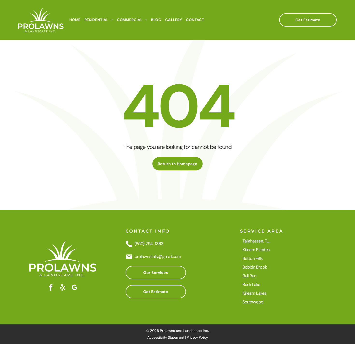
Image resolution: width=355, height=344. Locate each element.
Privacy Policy (197, 337)
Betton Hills (252, 258)
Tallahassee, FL (255, 241)
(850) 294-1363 (149, 244)
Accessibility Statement (165, 337)
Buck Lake (251, 284)
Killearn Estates (256, 250)
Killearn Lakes (254, 293)
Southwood (252, 302)
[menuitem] (75, 19)
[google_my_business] (74, 288)
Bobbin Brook (254, 267)
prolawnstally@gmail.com (158, 256)
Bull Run (249, 276)
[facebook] (51, 288)
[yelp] (62, 288)
